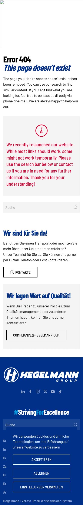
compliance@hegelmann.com (36, 335)
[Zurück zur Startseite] (41, 7)
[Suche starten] (75, 207)
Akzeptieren (41, 459)
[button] (78, 7)
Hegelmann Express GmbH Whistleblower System (37, 501)
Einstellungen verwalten (41, 487)
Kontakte (23, 272)
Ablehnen (41, 473)
